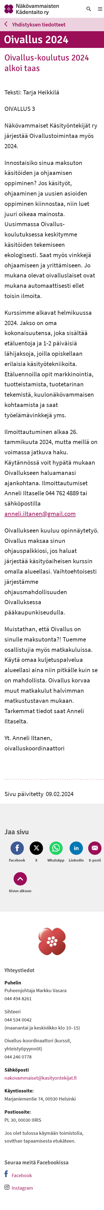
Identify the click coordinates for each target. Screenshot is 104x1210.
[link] (39, 9)
